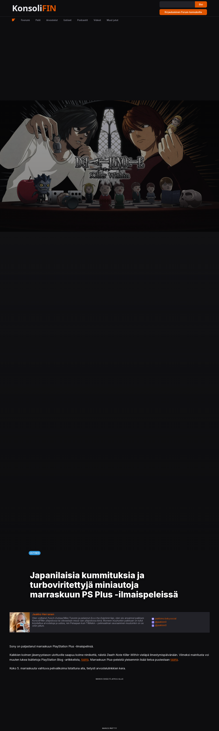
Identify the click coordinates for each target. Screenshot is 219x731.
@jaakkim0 (161, 621)
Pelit (38, 20)
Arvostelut (52, 20)
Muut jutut (112, 20)
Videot (97, 20)
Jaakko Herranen (43, 614)
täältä (84, 659)
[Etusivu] (42, 8)
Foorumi (25, 20)
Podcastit (82, 20)
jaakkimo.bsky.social (165, 618)
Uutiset (67, 20)
